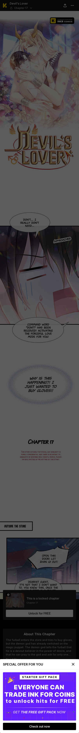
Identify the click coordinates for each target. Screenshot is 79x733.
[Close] (73, 664)
